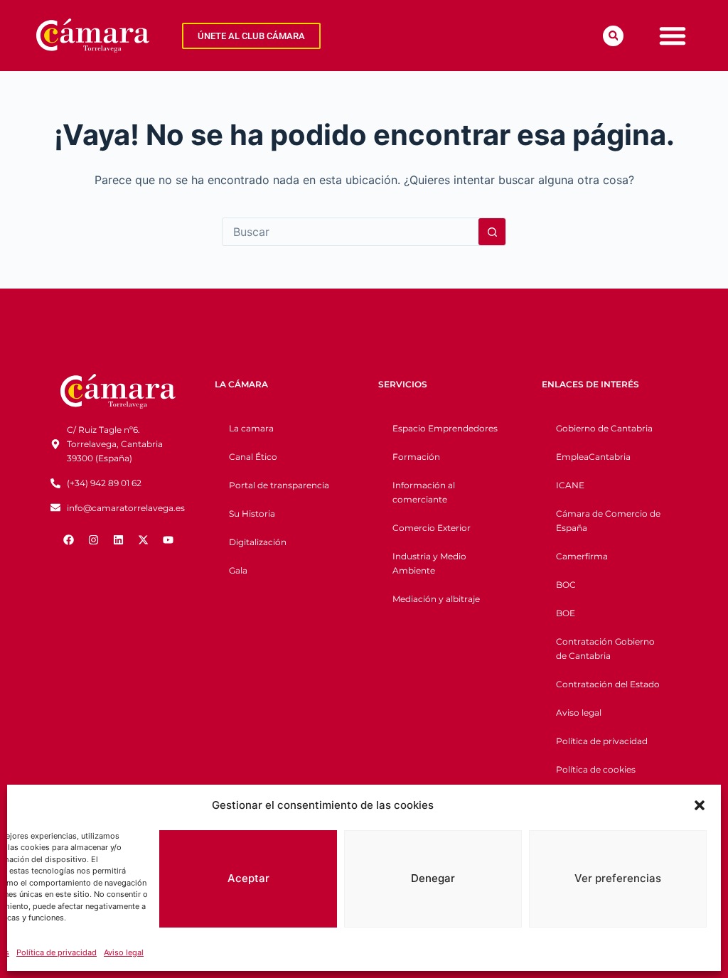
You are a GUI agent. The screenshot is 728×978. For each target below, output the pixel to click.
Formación (416, 456)
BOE (565, 613)
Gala (238, 570)
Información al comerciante (423, 492)
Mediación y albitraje (436, 598)
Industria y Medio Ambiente (429, 563)
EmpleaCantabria (593, 456)
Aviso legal (124, 952)
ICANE (570, 485)
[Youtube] (167, 539)
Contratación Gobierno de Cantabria (605, 648)
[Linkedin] (118, 539)
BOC (566, 584)
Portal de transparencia (279, 485)
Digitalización (258, 542)
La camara (251, 428)
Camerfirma (582, 556)
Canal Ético (253, 456)
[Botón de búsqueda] (491, 231)
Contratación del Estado (608, 684)
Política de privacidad (56, 952)
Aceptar (248, 878)
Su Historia (252, 513)
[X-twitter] (143, 539)
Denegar (433, 878)
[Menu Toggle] (672, 35)
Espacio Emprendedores (445, 428)
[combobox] (350, 231)
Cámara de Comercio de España (608, 520)
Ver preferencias (617, 878)
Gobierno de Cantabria (604, 428)
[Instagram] (93, 539)
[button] (699, 805)
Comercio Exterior (431, 527)
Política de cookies (596, 769)
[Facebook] (68, 539)
